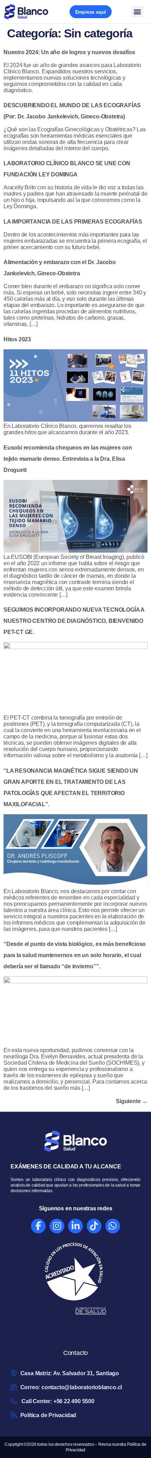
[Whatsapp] (112, 1226)
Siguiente (131, 1101)
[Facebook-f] (38, 1226)
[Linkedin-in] (75, 1226)
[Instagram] (57, 1226)
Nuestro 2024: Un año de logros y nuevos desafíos (69, 52)
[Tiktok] (94, 1226)
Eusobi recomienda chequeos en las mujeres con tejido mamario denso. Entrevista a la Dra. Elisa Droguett (68, 459)
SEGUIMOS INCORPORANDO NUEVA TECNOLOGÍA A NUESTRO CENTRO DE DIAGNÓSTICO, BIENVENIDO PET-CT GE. (74, 621)
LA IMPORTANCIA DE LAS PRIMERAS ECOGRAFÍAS (73, 222)
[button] (137, 11)
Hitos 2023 (17, 339)
